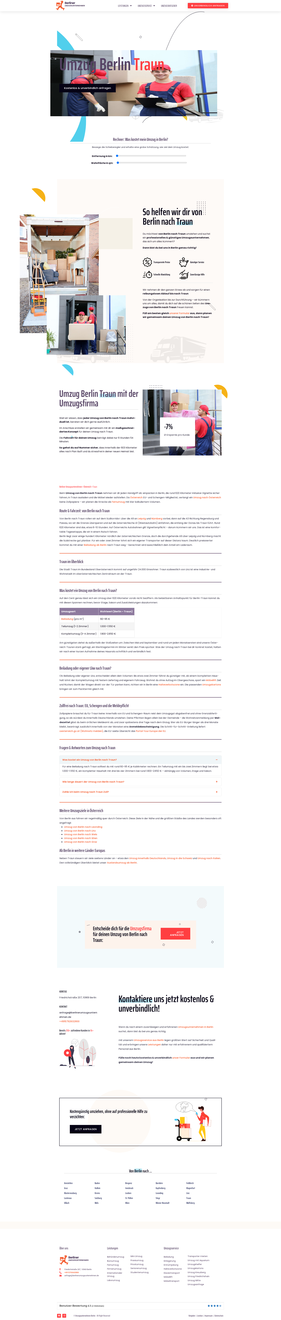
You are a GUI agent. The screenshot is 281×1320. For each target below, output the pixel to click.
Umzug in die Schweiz (179, 858)
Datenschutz (219, 1316)
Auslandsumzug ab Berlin (122, 862)
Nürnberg (156, 518)
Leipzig (142, 518)
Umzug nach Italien (209, 858)
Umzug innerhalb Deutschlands (147, 858)
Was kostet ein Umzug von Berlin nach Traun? (89, 759)
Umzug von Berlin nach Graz (80, 842)
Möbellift (211, 680)
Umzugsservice (145, 5)
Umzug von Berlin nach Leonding (83, 827)
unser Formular (181, 1057)
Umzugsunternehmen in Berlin (195, 1027)
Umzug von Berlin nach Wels (80, 834)
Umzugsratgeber (169, 5)
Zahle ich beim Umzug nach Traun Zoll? (85, 792)
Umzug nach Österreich (207, 497)
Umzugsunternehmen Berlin (85, 1316)
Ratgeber (192, 1316)
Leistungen (123, 5)
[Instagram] (64, 1316)
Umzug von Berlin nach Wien (80, 838)
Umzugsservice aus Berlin (149, 1040)
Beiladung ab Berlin (95, 545)
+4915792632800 (69, 1021)
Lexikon (200, 1316)
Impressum (209, 1316)
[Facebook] (59, 1316)
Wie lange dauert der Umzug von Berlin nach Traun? (93, 781)
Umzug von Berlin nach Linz (80, 830)
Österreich (87, 487)
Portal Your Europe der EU (151, 731)
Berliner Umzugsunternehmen (70, 487)
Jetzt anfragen (177, 933)
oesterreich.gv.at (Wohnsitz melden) (81, 731)
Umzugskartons (211, 684)
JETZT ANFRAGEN (86, 1129)
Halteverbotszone (169, 684)
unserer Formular (179, 313)
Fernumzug (118, 502)
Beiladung (67, 619)
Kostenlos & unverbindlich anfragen (87, 88)
